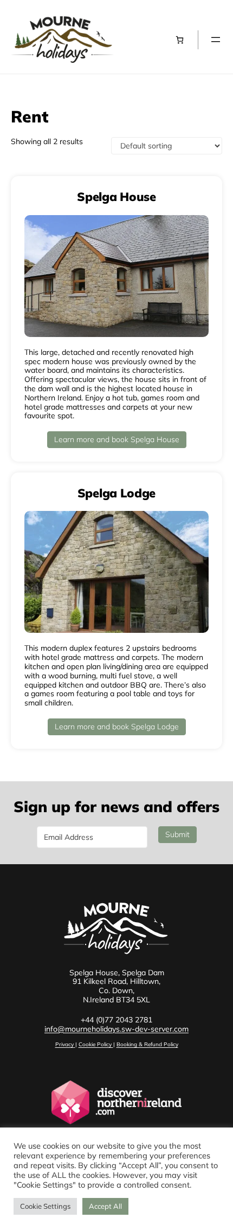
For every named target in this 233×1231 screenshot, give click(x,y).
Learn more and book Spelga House (116, 439)
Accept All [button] (105, 1206)
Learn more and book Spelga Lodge (117, 726)
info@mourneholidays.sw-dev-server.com (116, 1029)
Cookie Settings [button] (45, 1206)
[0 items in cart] (179, 39)
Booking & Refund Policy (147, 1044)
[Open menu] (215, 39)
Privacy (64, 1044)
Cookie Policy (96, 1044)
